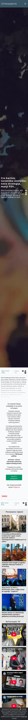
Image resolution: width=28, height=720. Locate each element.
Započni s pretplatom (14, 477)
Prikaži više (23, 716)
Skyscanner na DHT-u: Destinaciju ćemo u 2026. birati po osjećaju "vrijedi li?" (13, 589)
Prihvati (14, 718)
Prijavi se (16, 487)
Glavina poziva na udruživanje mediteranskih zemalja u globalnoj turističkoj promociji (13, 614)
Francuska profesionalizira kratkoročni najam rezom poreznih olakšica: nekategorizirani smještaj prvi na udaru (14, 537)
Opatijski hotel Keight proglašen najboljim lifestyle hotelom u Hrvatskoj (13, 564)
